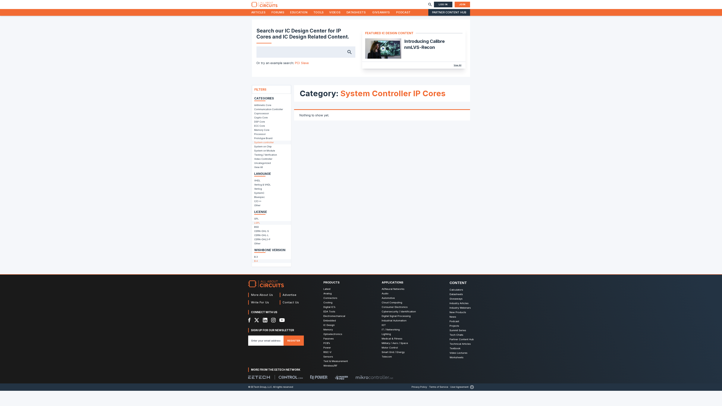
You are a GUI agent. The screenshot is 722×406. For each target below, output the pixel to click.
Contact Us (291, 302)
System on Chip (263, 146)
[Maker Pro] (341, 377)
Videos (335, 12)
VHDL (257, 180)
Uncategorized (262, 163)
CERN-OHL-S (261, 231)
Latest (327, 288)
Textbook (455, 348)
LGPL (257, 222)
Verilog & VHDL (262, 184)
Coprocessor (261, 113)
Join (462, 4)
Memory (328, 329)
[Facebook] (249, 320)
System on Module (264, 150)
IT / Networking (391, 329)
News (453, 316)
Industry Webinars (460, 307)
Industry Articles (459, 303)
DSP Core (259, 121)
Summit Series (458, 330)
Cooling (327, 302)
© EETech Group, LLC (260, 387)
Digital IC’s (329, 306)
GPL (256, 218)
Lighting (386, 334)
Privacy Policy (419, 387)
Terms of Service (438, 387)
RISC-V (327, 352)
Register (293, 340)
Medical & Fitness (392, 338)
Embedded (329, 320)
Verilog (258, 188)
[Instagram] (273, 320)
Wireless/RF (330, 365)
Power (327, 347)
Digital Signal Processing (396, 315)
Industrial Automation (394, 320)
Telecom (387, 356)
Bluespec (259, 197)
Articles (258, 12)
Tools (318, 12)
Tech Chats (456, 334)
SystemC (259, 193)
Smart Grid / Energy (393, 352)
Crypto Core (261, 117)
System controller (264, 142)
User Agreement (459, 387)
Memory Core (261, 130)
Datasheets (356, 12)
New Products (458, 312)
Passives (328, 338)
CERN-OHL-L (261, 235)
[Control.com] (291, 377)
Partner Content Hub (449, 12)
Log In (443, 4)
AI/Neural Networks (393, 288)
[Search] (430, 4)
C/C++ (257, 201)
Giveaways (381, 12)
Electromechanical (334, 315)
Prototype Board (263, 138)
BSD (256, 227)
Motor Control (390, 347)
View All (457, 65)
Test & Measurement (335, 361)
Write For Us (260, 302)
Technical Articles (460, 343)
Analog (327, 293)
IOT (384, 324)
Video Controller (263, 159)
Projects (454, 325)
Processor (260, 134)
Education (299, 12)
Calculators (456, 289)
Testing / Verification (265, 154)
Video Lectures (458, 352)
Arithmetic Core (262, 105)
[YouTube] (282, 320)
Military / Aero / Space (395, 343)
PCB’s (326, 343)
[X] (256, 320)
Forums (278, 12)
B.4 (256, 261)
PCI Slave (302, 63)
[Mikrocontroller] (374, 377)
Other (257, 205)
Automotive (388, 297)
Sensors (328, 356)
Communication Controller (268, 109)
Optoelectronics (332, 334)
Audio (385, 293)
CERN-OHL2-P (262, 239)
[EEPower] (318, 377)
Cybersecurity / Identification (399, 311)
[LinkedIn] (265, 320)
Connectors (330, 297)
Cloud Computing (392, 302)
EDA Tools (329, 311)
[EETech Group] (259, 377)
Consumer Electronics (395, 306)
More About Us (262, 295)
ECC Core (259, 125)
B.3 (256, 256)
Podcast (403, 12)
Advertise (290, 295)
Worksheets (456, 357)
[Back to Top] (471, 387)
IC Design (329, 324)
